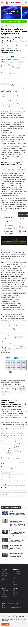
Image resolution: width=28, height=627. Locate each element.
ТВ (13, 580)
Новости (4, 571)
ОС (8, 322)
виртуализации (18, 337)
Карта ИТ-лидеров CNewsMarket (11, 12)
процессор (20, 62)
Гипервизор (4, 84)
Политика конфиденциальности (12, 607)
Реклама (4, 592)
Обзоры (4, 577)
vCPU (2, 62)
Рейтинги (4, 575)
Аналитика (5, 573)
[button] (26, 2)
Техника (15, 579)
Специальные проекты (16, 574)
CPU (8, 316)
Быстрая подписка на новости (12, 603)
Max (14, 590)
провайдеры (5, 392)
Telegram (15, 592)
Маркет (15, 577)
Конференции (16, 571)
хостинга (16, 451)
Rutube (15, 598)
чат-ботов (9, 453)
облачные (22, 390)
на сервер (14, 187)
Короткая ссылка (20, 494)
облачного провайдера (13, 382)
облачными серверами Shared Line (12, 433)
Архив (3, 579)
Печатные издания (15, 583)
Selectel (11, 53)
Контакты (4, 596)
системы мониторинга (19, 293)
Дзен (14, 594)
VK (13, 596)
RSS (5, 605)
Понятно (5, 624)
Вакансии (4, 594)
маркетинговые (6, 473)
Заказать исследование (14, 21)
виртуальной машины (7, 297)
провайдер (4, 193)
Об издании (5, 590)
